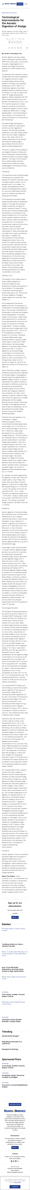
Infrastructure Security (9, 12)
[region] (15, 1183)
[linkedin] (12, 48)
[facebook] (9, 48)
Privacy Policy (17, 1182)
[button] (3, 4)
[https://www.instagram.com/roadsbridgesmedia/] (13, 1161)
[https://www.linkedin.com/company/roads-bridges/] (16, 1161)
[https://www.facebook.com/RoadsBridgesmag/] (11, 1161)
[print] (27, 48)
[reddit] (18, 48)
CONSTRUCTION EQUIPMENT (15, 1168)
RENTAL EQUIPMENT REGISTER (15, 1172)
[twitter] (15, 48)
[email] (21, 48)
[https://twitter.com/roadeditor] (18, 1161)
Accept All (15, 1186)
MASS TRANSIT (15, 1170)
